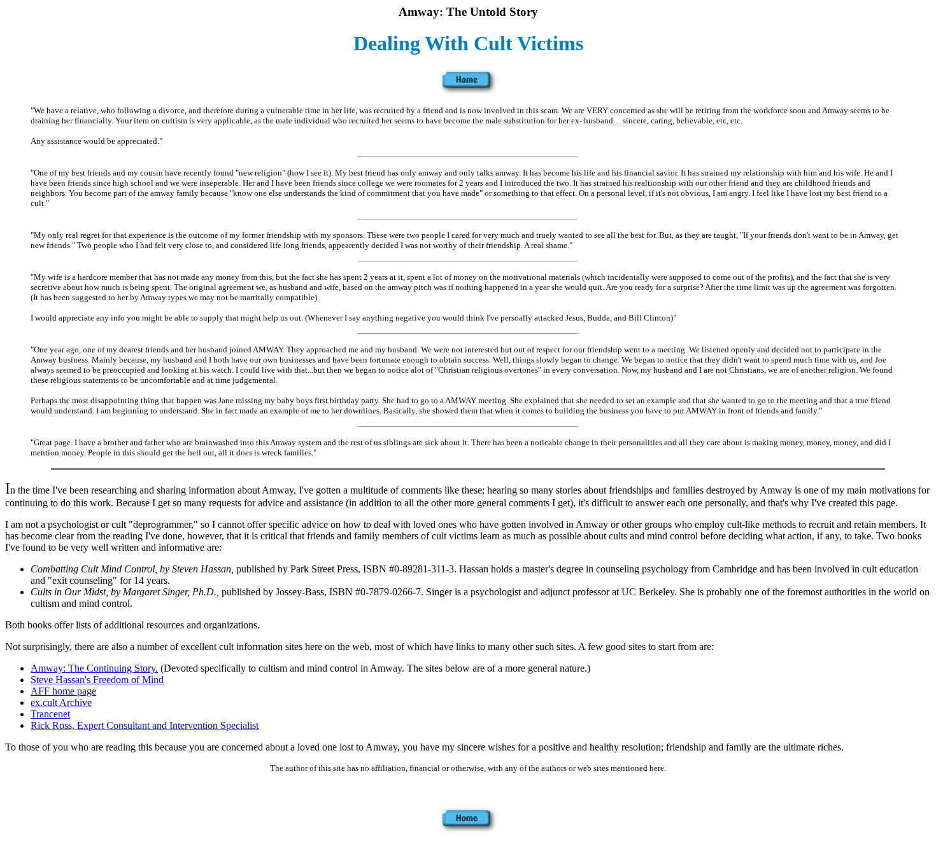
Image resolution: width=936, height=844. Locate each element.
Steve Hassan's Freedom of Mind (97, 679)
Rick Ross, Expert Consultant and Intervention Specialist (145, 725)
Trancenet (50, 714)
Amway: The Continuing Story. (94, 668)
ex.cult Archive (61, 702)
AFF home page (63, 691)
